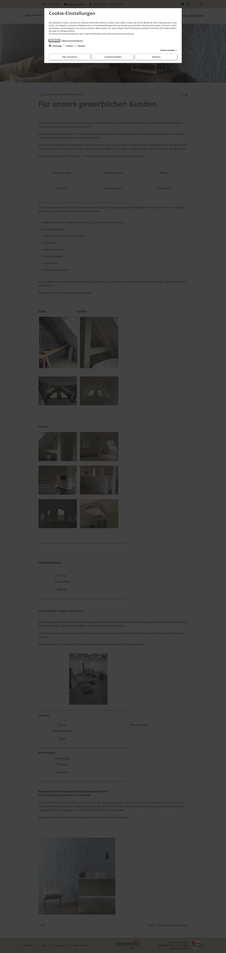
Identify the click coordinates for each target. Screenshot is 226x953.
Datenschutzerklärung (72, 40)
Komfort (69, 46)
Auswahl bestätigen (113, 57)
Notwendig (57, 46)
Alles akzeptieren (69, 57)
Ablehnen (156, 57)
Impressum (54, 40)
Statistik (81, 46)
